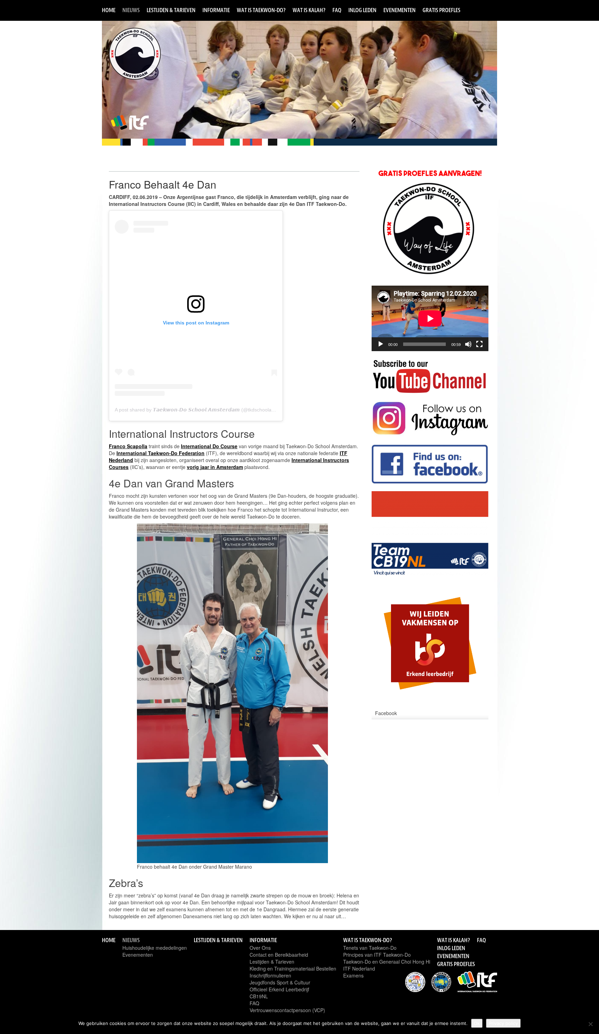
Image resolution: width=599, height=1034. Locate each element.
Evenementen (399, 10)
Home (108, 10)
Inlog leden (362, 10)
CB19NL (259, 996)
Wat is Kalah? (309, 10)
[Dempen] (468, 344)
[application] (430, 318)
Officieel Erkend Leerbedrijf (279, 989)
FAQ (336, 10)
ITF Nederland (359, 968)
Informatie (216, 10)
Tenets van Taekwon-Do (370, 947)
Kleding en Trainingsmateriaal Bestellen (293, 968)
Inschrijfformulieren (270, 975)
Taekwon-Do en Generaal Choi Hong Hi (386, 961)
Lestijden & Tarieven (171, 10)
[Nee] (590, 1023)
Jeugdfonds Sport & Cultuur (280, 982)
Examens (353, 975)
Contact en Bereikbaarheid (279, 954)
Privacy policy (503, 1023)
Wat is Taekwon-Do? (261, 10)
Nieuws (131, 10)
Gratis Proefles (441, 10)
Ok (477, 1023)
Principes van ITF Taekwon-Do (377, 954)
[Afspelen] (380, 344)
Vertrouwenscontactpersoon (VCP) (287, 1010)
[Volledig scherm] (479, 344)
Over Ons (260, 947)
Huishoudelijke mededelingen (154, 947)
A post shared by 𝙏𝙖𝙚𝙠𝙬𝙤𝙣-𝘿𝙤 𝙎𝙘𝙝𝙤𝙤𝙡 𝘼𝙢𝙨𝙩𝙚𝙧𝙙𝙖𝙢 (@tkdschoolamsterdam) (205, 409)
